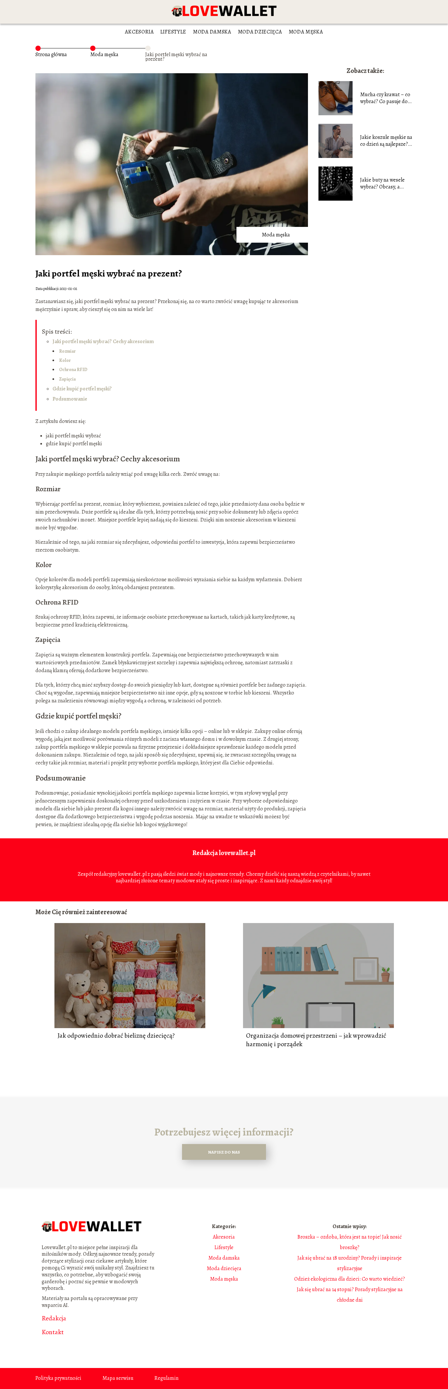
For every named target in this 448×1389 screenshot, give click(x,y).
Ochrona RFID (73, 369)
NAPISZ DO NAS (224, 1152)
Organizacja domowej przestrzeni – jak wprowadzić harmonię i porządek (316, 1039)
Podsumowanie (69, 399)
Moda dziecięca (260, 31)
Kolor (65, 360)
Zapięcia (67, 379)
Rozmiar (67, 351)
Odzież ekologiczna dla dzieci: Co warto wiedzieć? (349, 1279)
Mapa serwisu (117, 1378)
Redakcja (54, 1318)
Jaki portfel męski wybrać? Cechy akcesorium (103, 341)
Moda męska (306, 31)
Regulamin (166, 1378)
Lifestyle (173, 31)
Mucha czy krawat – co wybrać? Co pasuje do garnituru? (385, 98)
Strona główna (51, 54)
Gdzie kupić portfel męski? (82, 388)
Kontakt (53, 1332)
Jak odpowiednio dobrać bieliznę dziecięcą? (116, 1035)
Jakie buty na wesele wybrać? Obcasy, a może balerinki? (382, 183)
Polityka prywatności (58, 1378)
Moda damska (212, 31)
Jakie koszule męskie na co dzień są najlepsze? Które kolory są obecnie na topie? (386, 141)
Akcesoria (139, 31)
